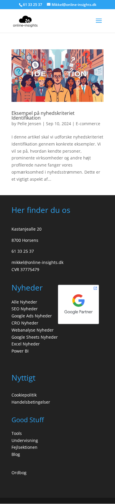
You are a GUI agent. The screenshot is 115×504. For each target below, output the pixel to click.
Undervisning (25, 440)
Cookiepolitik (24, 395)
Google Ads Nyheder (32, 316)
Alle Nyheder (24, 302)
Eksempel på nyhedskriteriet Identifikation (43, 115)
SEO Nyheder (25, 308)
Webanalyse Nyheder (33, 330)
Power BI (20, 351)
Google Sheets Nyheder (35, 337)
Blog (16, 454)
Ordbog (19, 472)
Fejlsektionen (24, 447)
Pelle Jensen (29, 123)
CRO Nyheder (25, 323)
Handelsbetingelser (31, 402)
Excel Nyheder (26, 344)
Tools (17, 433)
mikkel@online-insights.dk (37, 262)
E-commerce (88, 123)
